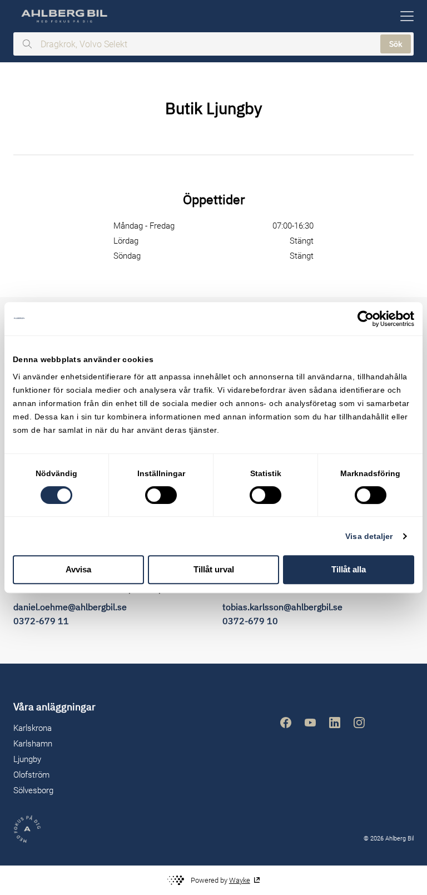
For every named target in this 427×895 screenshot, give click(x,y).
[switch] (161, 495)
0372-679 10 (250, 620)
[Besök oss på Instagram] (359, 722)
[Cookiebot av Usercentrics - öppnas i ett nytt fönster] (365, 318)
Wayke (239, 880)
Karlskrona (32, 728)
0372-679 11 (41, 620)
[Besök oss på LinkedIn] (334, 722)
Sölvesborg (33, 790)
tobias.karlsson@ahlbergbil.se (282, 606)
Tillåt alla (348, 569)
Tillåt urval (213, 569)
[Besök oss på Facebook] (285, 722)
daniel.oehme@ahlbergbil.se (70, 606)
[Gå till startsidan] (63, 16)
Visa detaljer (369, 536)
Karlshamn (32, 744)
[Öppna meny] (407, 16)
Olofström (31, 775)
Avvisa (78, 569)
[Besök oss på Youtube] (310, 722)
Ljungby (27, 759)
